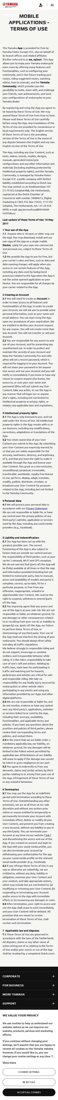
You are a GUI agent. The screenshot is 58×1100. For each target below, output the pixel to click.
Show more (9, 1062)
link (48, 835)
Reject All (29, 1082)
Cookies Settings (29, 1071)
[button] (52, 5)
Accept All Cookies (29, 1092)
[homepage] (10, 5)
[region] (29, 1055)
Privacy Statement (36, 508)
